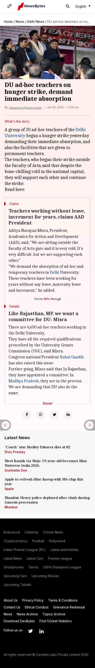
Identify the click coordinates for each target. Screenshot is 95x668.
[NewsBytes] (31, 6)
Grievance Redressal (69, 607)
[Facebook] (26, 415)
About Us (11, 600)
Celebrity (31, 532)
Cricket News (53, 532)
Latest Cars (35, 558)
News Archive (27, 614)
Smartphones (14, 567)
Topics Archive (53, 614)
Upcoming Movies (45, 576)
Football (38, 541)
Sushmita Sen (16, 470)
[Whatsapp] (40, 415)
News (20, 21)
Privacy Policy (33, 600)
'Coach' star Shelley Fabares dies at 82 (37, 447)
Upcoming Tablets (17, 585)
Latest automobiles (64, 550)
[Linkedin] (68, 415)
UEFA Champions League (62, 567)
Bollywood (12, 532)
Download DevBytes (19, 621)
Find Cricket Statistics (55, 621)
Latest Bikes (13, 558)
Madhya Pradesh (24, 381)
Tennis (33, 567)
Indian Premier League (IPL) (25, 550)
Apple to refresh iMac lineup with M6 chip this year (44, 481)
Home (8, 21)
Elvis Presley (15, 452)
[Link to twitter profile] (30, 631)
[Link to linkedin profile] (41, 631)
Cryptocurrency (16, 541)
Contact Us (12, 607)
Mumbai (11, 507)
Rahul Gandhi (72, 357)
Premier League (60, 558)
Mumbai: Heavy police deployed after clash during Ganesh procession (47, 500)
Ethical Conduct (36, 607)
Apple (9, 489)
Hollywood (57, 541)
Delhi (54, 272)
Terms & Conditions (63, 600)
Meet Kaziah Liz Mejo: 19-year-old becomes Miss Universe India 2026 (46, 463)
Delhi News (35, 21)
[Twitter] (54, 415)
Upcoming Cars (15, 576)
